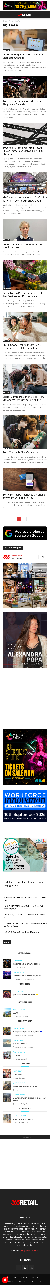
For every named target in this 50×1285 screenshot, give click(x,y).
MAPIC (15, 1013)
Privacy (14, 1277)
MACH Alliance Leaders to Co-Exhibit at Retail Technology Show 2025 (25, 199)
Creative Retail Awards (24, 995)
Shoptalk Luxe (20, 1044)
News (5, 490)
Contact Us (34, 1277)
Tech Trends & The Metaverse (20, 452)
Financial (6, 50)
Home (5, 21)
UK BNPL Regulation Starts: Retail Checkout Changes (23, 56)
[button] (4, 14)
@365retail (17, 555)
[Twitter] (31, 1267)
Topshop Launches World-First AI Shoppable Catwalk (22, 103)
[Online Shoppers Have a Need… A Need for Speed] (25, 230)
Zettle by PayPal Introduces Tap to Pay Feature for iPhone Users (23, 295)
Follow (43, 557)
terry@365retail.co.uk (30, 1250)
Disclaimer (23, 1277)
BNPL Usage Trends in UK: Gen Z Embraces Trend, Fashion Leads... (22, 346)
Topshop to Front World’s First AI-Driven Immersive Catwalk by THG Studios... (23, 151)
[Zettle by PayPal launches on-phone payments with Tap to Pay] (25, 479)
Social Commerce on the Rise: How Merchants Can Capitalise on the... (23, 398)
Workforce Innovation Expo (26, 964)
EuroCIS (16, 1056)
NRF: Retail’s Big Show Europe (27, 976)
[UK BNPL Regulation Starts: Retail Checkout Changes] (25, 40)
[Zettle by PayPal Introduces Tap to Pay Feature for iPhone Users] (25, 275)
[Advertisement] (25, 699)
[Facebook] (18, 1267)
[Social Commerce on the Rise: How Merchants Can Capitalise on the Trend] (25, 379)
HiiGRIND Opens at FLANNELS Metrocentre (22, 932)
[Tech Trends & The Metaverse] (25, 432)
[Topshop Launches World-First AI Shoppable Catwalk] (25, 87)
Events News (7, 193)
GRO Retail (18, 1075)
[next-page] (30, 519)
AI (4, 97)
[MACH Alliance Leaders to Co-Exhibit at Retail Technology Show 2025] (25, 183)
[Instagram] (25, 1267)
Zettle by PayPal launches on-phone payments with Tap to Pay (24, 496)
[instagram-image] (10, 570)
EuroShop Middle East (23, 1119)
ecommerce (7, 289)
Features (6, 240)
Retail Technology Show (25, 1087)
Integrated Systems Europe (26, 1032)
